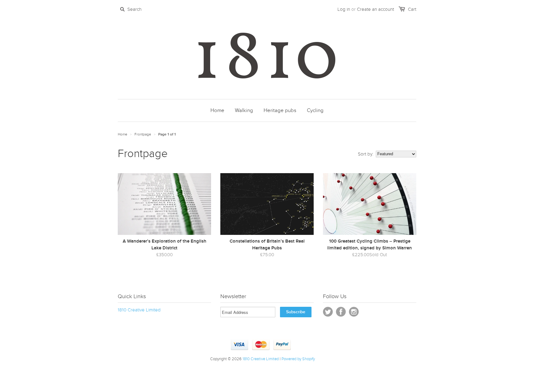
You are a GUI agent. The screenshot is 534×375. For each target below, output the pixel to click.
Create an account (375, 9)
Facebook (341, 312)
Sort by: (365, 154)
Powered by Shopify (298, 358)
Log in (343, 9)
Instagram (354, 312)
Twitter (328, 312)
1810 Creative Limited (139, 310)
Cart (412, 9)
